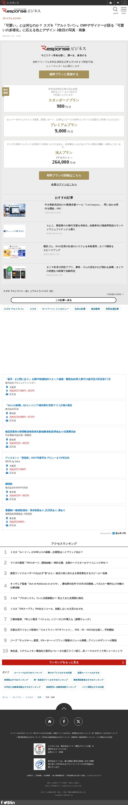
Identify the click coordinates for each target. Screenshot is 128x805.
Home (50, 721)
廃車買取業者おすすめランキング (89, 680)
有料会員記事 (112, 309)
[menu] (124, 9)
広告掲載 (39, 775)
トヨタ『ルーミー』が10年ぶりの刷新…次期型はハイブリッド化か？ (46, 552)
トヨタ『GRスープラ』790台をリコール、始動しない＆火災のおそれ (46, 608)
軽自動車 (95, 309)
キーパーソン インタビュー (55, 309)
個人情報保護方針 (58, 775)
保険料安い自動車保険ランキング (61, 687)
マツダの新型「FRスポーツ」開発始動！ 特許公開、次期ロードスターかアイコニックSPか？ (59, 562)
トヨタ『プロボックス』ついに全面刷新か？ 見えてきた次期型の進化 (46, 598)
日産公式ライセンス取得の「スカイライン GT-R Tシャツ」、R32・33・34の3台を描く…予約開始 (62, 629)
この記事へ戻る (64, 300)
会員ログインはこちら (64, 184)
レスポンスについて (94, 775)
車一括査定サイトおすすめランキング (51, 680)
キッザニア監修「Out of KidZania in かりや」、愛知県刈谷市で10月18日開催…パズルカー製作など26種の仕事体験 (67, 585)
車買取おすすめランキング (16, 680)
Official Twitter (78, 721)
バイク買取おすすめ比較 (93, 687)
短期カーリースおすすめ (89, 673)
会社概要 (47, 775)
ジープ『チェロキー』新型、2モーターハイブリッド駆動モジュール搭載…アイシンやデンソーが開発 (64, 640)
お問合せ (30, 775)
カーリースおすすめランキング (28, 673)
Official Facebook (64, 721)
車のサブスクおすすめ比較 (60, 673)
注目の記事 (80, 309)
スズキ (33, 309)
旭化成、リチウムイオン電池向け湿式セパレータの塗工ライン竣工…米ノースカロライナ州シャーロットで (66, 651)
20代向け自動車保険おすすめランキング (22, 687)
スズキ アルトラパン (14, 309)
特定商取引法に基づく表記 (76, 775)
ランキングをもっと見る (64, 662)
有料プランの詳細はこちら (64, 175)
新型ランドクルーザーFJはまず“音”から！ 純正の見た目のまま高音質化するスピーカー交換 (58, 573)
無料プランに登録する (64, 74)
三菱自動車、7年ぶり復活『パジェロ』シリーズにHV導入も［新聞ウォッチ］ (51, 619)
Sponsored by (105, 533)
